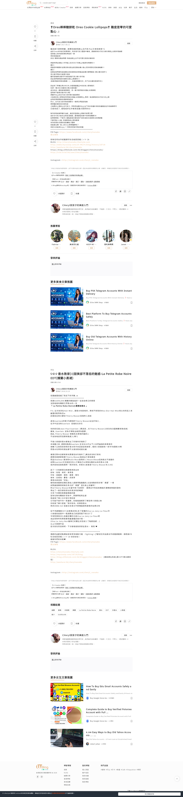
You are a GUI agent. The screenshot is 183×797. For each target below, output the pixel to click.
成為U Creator (60, 7)
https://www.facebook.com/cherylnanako (79, 132)
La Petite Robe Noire (87, 610)
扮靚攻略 (89, 182)
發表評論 (56, 264)
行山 (146, 7)
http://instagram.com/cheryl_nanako (80, 160)
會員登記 (142, 3)
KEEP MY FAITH (91, 244)
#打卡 (113, 769)
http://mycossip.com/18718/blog (67, 554)
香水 (100, 610)
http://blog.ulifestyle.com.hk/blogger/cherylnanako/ (76, 557)
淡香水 (114, 610)
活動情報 (97, 182)
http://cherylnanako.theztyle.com (73, 142)
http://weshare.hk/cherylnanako (66, 147)
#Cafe (123, 769)
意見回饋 (67, 782)
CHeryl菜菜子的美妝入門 (66, 42)
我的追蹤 (85, 779)
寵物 (140, 7)
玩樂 (125, 7)
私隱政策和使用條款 (58, 793)
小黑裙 (122, 610)
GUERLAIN (62, 614)
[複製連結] (35, 162)
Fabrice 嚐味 (57, 244)
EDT (107, 610)
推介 (53, 614)
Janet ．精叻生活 (126, 244)
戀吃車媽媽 (108, 244)
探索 (71, 7)
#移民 (139, 769)
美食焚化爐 (74, 244)
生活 (135, 7)
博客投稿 (67, 785)
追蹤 (128, 43)
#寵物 (103, 769)
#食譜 (118, 769)
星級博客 (86, 7)
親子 (130, 7)
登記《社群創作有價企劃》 (74, 175)
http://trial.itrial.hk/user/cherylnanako (70, 152)
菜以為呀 (54, 134)
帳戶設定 (85, 772)
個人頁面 (85, 769)
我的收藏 (85, 776)
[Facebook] (35, 146)
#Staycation (131, 769)
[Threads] (35, 157)
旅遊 (115, 7)
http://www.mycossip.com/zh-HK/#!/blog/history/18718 (78, 144)
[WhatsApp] (35, 151)
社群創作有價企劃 (33, 7)
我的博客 (85, 782)
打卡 (62, 182)
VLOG (104, 7)
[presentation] (50, 237)
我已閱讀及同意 (149, 794)
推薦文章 (78, 7)
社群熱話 (47, 7)
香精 (59, 610)
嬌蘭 (74, 610)
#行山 (108, 769)
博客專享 (95, 7)
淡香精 (67, 610)
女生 (120, 7)
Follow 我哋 (91, 185)
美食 (110, 7)
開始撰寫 (151, 3)
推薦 (53, 610)
